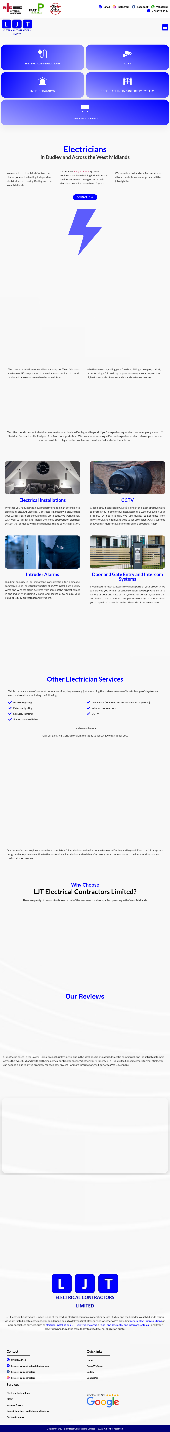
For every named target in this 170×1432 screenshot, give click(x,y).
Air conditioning (85, 118)
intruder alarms (88, 1324)
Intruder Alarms (42, 90)
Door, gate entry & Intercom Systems (127, 90)
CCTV (127, 63)
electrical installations (58, 1324)
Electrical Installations (42, 63)
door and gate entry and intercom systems (125, 1324)
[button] (165, 27)
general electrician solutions (146, 1320)
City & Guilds (81, 171)
